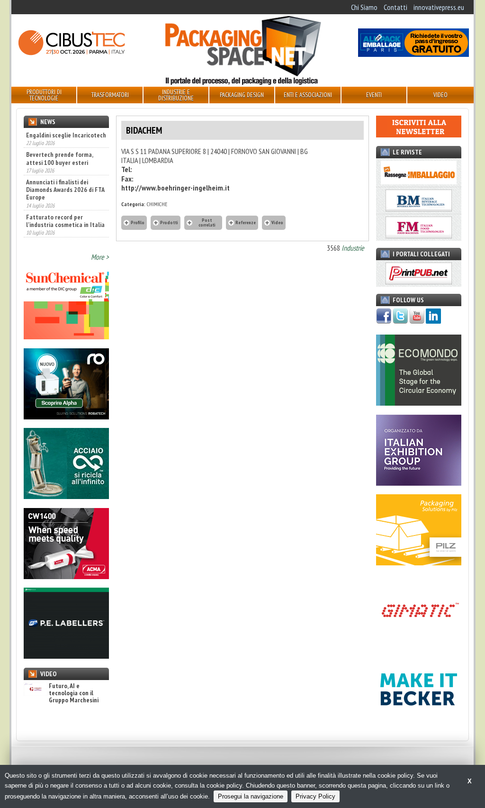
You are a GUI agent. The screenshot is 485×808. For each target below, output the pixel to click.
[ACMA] (66, 576)
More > (100, 257)
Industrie (352, 248)
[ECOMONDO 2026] (418, 403)
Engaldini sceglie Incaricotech (66, 135)
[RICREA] (66, 496)
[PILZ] (418, 562)
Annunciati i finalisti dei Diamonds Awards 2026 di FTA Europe (65, 189)
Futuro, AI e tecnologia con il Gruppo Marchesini (74, 693)
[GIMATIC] (418, 642)
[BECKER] (418, 722)
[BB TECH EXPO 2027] (418, 483)
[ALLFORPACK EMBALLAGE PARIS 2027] (413, 54)
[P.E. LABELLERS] (66, 656)
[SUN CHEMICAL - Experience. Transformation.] (66, 336)
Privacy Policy (315, 796)
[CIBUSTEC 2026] (71, 54)
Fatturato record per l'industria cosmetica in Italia (65, 219)
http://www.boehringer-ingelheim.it (175, 187)
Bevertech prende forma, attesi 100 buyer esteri (59, 157)
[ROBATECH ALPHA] (66, 416)
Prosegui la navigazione (250, 796)
